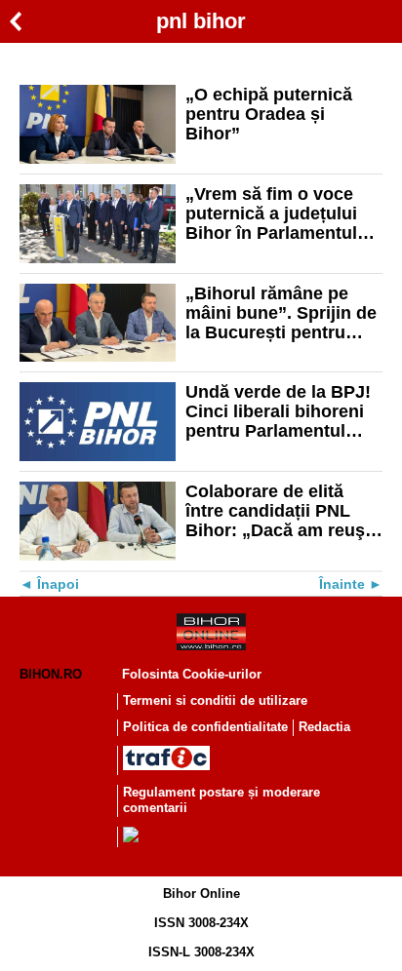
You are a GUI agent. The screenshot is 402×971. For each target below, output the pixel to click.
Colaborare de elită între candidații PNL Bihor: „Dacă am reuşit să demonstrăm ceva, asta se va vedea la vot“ (280, 511)
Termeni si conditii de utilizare (215, 700)
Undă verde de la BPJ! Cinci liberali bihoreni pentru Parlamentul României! (278, 411)
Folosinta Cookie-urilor (191, 674)
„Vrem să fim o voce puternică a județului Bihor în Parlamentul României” (271, 213)
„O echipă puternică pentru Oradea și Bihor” (268, 114)
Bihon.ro (51, 674)
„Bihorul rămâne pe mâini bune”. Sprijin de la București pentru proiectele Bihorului (281, 313)
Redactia (324, 726)
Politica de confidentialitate (205, 726)
